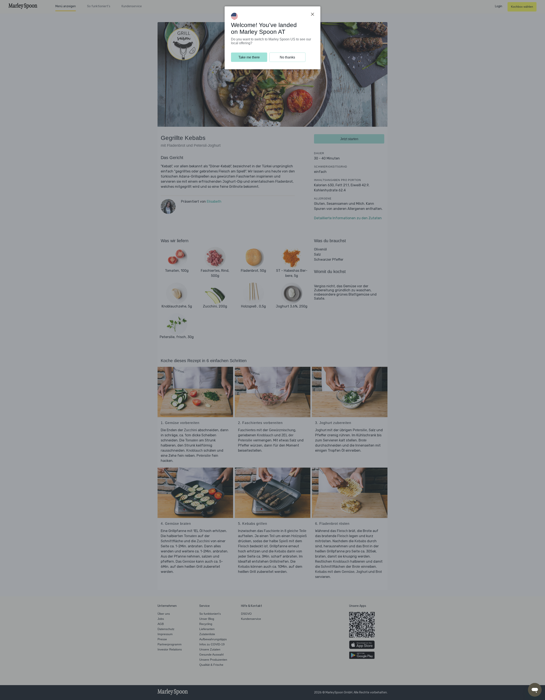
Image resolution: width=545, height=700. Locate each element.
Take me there (249, 57)
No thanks (287, 57)
